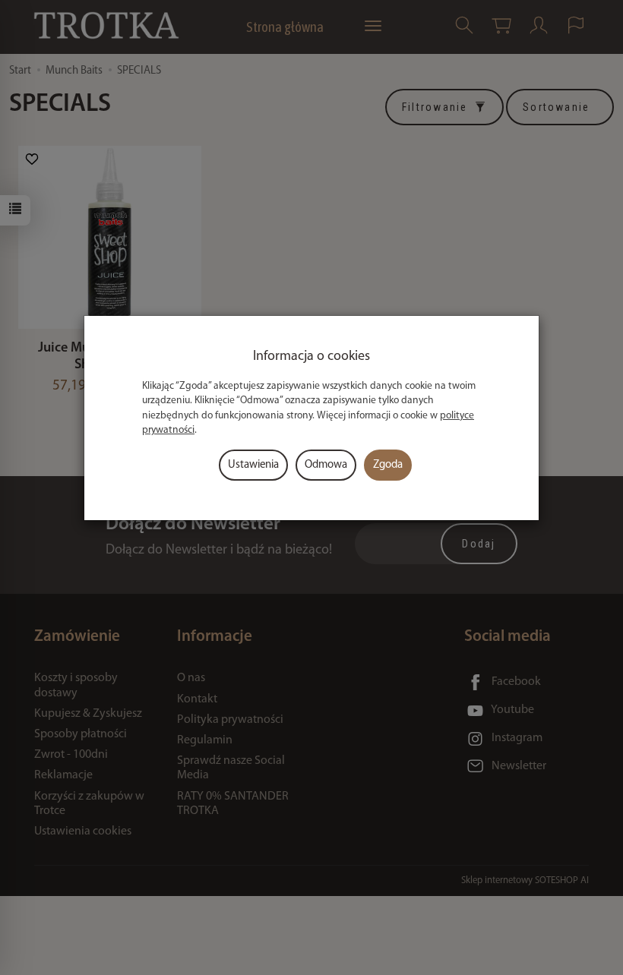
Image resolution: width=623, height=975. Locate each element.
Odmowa (326, 465)
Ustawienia (253, 465)
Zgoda (388, 465)
